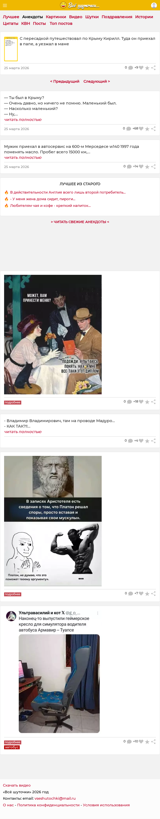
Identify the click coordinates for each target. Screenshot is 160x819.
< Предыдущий (64, 81)
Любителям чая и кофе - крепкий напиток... (50, 206)
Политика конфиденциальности (48, 805)
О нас (8, 805)
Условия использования (106, 805)
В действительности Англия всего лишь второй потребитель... (68, 192)
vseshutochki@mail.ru (55, 798)
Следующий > (97, 81)
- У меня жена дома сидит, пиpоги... (42, 199)
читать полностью (22, 119)
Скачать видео (17, 785)
